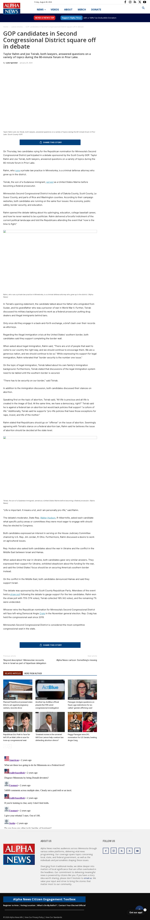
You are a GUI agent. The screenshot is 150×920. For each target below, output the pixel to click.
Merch (82, 9)
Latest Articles (17, 27)
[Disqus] (50, 791)
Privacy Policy (38, 917)
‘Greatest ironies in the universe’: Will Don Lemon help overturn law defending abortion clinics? (49, 737)
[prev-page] (5, 746)
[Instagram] (130, 2)
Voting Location (28, 905)
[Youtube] (144, 2)
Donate (96, 9)
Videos (55, 9)
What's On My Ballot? (47, 905)
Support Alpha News (71, 18)
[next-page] (10, 746)
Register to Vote (11, 905)
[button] (143, 8)
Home (5, 27)
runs (17, 170)
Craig (42, 613)
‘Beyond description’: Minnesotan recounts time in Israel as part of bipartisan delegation (24, 662)
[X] (140, 2)
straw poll (15, 594)
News (40, 9)
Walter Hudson (48, 517)
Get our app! (135, 912)
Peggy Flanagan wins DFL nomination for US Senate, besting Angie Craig (82, 737)
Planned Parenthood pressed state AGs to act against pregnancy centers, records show (17, 705)
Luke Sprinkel (12, 63)
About (68, 9)
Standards (57, 917)
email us (88, 878)
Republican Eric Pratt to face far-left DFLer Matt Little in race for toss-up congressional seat (16, 737)
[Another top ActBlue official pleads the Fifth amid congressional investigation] (50, 690)
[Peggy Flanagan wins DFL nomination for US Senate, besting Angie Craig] (82, 722)
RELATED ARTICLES (13, 673)
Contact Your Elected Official (72, 905)
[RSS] (135, 2)
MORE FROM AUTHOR (33, 673)
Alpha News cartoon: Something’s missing (76, 660)
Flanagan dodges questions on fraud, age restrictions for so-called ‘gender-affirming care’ (81, 705)
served (49, 182)
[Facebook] (125, 2)
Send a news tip (44, 18)
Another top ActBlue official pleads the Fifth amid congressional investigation (47, 705)
